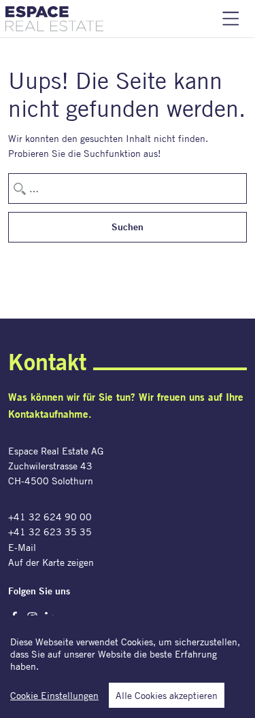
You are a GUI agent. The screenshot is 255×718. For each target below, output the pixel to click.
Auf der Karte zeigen (51, 562)
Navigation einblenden (231, 18)
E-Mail (22, 547)
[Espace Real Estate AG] (54, 18)
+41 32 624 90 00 (50, 516)
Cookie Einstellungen (54, 695)
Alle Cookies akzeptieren (167, 695)
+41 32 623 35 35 (50, 531)
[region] (127, 666)
